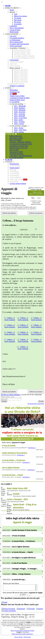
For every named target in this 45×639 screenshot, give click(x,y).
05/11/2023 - (22, 556)
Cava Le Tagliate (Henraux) (11, 467)
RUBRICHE (10, 134)
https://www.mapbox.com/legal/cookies (22, 630)
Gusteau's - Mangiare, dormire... (21, 142)
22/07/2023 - (22, 567)
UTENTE (9, 162)
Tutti (15, 14)
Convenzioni (14, 60)
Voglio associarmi (16, 46)
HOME (8, 6)
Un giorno (17, 18)
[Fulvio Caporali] (34, 188)
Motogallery (14, 90)
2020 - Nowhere (19, 112)
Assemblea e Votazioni (18, 48)
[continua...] (32, 448)
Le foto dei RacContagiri (18, 126)
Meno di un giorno (20, 16)
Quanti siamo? (15, 168)
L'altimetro (13, 26)
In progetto (18, 24)
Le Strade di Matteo (16, 158)
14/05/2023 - (22, 573)
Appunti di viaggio (22, 522)
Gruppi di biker (15, 30)
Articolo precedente (9, 213)
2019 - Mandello (19, 110)
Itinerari (12, 12)
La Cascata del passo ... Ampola (12, 475)
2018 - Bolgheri (19, 108)
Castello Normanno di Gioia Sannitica (14, 453)
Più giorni (17, 22)
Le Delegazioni (15, 40)
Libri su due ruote (16, 136)
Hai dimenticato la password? (36, 403)
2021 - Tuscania (19, 114)
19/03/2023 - (22, 578)
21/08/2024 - (22, 540)
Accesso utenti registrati (18, 183)
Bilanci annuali (15, 68)
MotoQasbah (14, 32)
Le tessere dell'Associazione (19, 44)
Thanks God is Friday (17, 96)
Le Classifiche (14, 102)
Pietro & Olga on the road (18, 148)
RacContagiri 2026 (16, 42)
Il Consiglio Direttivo (17, 38)
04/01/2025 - (22, 529)
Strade (12, 10)
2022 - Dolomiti (19, 116)
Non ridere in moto (16, 138)
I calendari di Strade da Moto (20, 98)
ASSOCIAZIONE (12, 34)
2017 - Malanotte (20, 106)
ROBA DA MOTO (12, 8)
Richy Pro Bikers (16, 140)
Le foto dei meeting (16, 104)
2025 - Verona (19, 132)
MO (13, 94)
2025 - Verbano (19, 122)
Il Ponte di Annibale (9, 445)
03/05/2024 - (22, 545)
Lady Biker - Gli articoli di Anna (21, 156)
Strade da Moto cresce (17, 100)
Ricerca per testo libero (11, 583)
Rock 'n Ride (14, 150)
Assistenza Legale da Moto (19, 146)
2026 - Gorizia (19, 124)
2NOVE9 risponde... (17, 154)
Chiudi (38, 204)
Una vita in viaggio (16, 152)
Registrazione (14, 164)
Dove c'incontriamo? (17, 28)
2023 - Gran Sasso (20, 118)
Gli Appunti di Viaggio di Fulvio (21, 144)
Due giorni (17, 20)
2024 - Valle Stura (20, 130)
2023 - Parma (18, 128)
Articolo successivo (35, 213)
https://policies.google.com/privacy (22, 634)
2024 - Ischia (18, 120)
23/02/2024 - (22, 551)
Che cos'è (13, 36)
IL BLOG (8, 160)
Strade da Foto (15, 92)
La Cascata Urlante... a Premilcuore (13, 460)
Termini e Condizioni (17, 86)
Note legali (27, 637)
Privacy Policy (18, 637)
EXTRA (8, 88)
